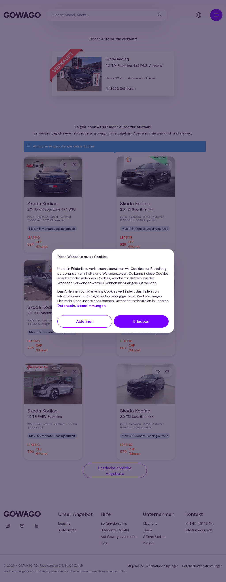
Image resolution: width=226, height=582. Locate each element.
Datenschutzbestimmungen (81, 305)
